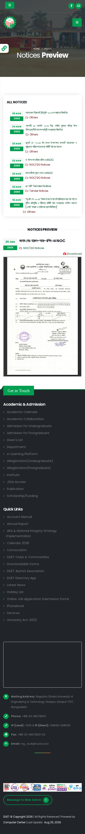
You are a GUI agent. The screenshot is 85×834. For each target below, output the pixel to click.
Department (16, 447)
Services (13, 613)
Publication (15, 489)
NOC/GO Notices (39, 164)
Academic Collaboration (25, 419)
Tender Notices (38, 191)
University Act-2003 (22, 620)
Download (74, 254)
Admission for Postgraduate (28, 433)
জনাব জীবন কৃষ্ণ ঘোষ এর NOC (39, 173)
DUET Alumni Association (25, 571)
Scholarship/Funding (22, 496)
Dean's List (15, 440)
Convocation (17, 550)
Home (36, 48)
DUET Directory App (21, 578)
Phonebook (15, 606)
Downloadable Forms (23, 564)
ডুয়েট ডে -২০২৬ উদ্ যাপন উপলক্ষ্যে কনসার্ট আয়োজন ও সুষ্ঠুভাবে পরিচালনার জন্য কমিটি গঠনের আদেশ (51, 145)
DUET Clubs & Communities (28, 557)
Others (33, 117)
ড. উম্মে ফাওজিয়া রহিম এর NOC (40, 160)
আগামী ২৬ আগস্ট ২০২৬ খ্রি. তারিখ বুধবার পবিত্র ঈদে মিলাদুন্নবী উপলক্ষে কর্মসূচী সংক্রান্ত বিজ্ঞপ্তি (51, 128)
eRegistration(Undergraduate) (30, 461)
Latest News (16, 585)
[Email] (78, 6)
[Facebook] (71, 6)
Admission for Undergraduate (29, 426)
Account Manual (19, 517)
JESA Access (16, 482)
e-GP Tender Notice (38, 186)
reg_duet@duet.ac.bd (35, 744)
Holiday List (15, 592)
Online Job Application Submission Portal (38, 599)
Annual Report (17, 524)
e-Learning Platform (22, 454)
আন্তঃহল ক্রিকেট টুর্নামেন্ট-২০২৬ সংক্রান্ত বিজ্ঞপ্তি (47, 113)
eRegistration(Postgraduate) (29, 468)
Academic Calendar (22, 412)
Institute (13, 475)
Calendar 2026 (18, 543)
